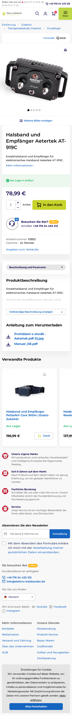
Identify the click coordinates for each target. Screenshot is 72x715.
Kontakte (8, 628)
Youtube (41, 606)
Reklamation (10, 634)
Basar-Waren (45, 640)
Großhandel (45, 646)
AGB (5, 652)
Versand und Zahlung (16, 640)
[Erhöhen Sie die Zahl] (18, 202)
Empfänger (54, 28)
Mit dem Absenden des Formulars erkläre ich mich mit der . (38, 548)
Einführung (9, 24)
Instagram (13, 610)
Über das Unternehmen (18, 646)
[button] (37, 14)
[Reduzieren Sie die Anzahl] (18, 207)
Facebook (60, 606)
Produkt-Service (47, 634)
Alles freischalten (36, 706)
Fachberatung (46, 658)
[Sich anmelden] (45, 14)
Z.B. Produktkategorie (25, 32)
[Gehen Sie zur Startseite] (12, 14)
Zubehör (26, 24)
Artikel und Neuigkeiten (53, 652)
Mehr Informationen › (20, 165)
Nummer (11, 205)
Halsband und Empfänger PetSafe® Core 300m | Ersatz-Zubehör (27, 415)
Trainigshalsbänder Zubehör (24, 28)
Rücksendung (46, 628)
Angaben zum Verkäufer (22, 249)
